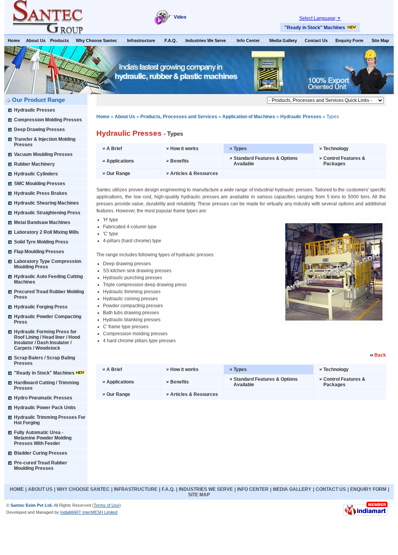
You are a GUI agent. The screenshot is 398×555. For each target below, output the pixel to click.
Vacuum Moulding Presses (43, 154)
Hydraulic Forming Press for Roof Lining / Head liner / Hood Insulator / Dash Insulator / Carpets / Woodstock (47, 340)
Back (380, 355)
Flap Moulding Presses (39, 251)
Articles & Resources (194, 173)
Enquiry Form (349, 40)
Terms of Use (106, 505)
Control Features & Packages (344, 161)
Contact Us (316, 40)
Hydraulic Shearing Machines (46, 203)
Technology (336, 148)
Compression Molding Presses (48, 120)
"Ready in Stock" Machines (315, 27)
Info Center (248, 40)
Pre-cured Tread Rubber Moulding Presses (40, 465)
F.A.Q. (170, 40)
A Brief (114, 148)
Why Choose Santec (96, 40)
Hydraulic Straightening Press (47, 212)
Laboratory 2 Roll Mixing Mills (46, 232)
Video (180, 17)
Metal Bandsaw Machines (42, 222)
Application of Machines (248, 116)
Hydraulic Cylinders (36, 174)
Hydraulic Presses (34, 110)
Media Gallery (283, 40)
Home (14, 40)
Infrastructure (141, 40)
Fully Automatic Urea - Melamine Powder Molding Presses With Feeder (43, 438)
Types (240, 148)
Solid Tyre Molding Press (41, 242)
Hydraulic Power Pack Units (45, 407)
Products (59, 40)
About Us (35, 40)
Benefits (179, 161)
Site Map (380, 40)
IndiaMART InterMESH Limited (88, 512)
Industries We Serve (205, 40)
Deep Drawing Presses (39, 129)
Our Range (118, 173)
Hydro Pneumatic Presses (43, 398)
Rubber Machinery (34, 164)
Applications (120, 161)
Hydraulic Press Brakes (40, 193)
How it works (184, 148)
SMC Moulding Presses (39, 183)
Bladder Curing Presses (40, 453)
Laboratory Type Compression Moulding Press (47, 264)
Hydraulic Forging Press (41, 307)
